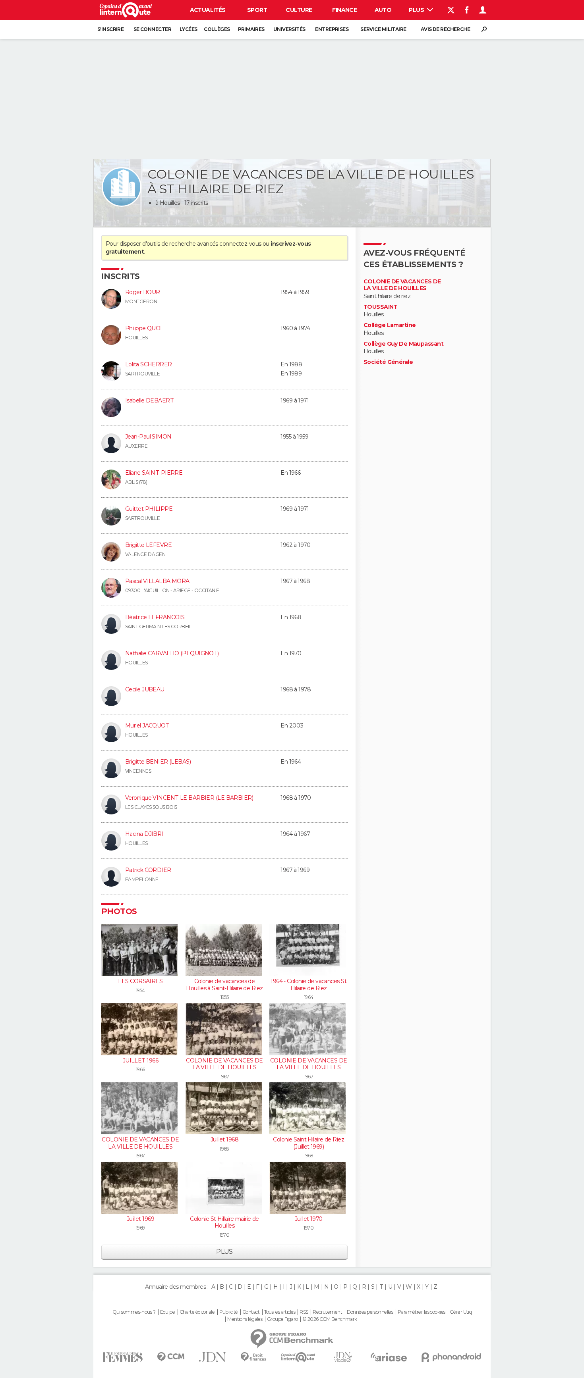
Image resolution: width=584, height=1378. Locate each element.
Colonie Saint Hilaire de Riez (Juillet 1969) (308, 1143)
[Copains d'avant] (298, 1357)
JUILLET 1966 (140, 1060)
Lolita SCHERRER (148, 364)
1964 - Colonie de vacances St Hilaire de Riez (308, 985)
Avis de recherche (445, 29)
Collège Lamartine (390, 325)
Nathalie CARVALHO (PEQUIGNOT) (172, 653)
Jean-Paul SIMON (148, 436)
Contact (250, 1312)
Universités (289, 29)
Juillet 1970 (309, 1218)
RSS (304, 1312)
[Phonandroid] (451, 1357)
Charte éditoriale (197, 1312)
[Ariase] (388, 1357)
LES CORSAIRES (140, 981)
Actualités (208, 9)
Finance (344, 9)
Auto (383, 9)
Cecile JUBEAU (144, 689)
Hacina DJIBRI (144, 833)
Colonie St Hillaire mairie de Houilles (224, 1222)
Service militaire (383, 29)
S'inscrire (110, 29)
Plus (417, 9)
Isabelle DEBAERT (149, 400)
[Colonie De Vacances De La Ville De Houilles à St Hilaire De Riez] (121, 187)
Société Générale (388, 362)
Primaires (251, 29)
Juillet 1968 (224, 1139)
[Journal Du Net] (213, 1357)
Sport (257, 9)
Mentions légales (244, 1319)
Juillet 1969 (140, 1218)
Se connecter (152, 29)
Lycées (188, 29)
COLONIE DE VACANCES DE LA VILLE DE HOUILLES (224, 1064)
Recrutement (327, 1312)
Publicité (228, 1312)
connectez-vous (240, 243)
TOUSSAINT (380, 307)
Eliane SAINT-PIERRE (153, 472)
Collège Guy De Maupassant (403, 344)
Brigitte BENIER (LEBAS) (158, 761)
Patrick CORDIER (148, 870)
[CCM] (171, 1357)
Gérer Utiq (461, 1312)
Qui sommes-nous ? (133, 1312)
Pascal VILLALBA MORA (157, 581)
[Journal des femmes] (122, 1357)
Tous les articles (279, 1312)
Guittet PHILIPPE (148, 508)
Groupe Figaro (282, 1319)
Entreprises (331, 29)
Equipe (167, 1312)
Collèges (217, 29)
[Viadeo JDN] (343, 1357)
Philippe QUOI (143, 328)
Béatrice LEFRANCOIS (154, 617)
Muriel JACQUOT (147, 725)
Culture (299, 9)
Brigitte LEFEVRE (148, 545)
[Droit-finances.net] (254, 1357)
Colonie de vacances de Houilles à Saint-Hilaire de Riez (224, 985)
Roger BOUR (142, 292)
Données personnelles (370, 1312)
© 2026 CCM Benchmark (329, 1319)
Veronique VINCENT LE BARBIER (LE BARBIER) (189, 797)
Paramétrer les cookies (421, 1312)
